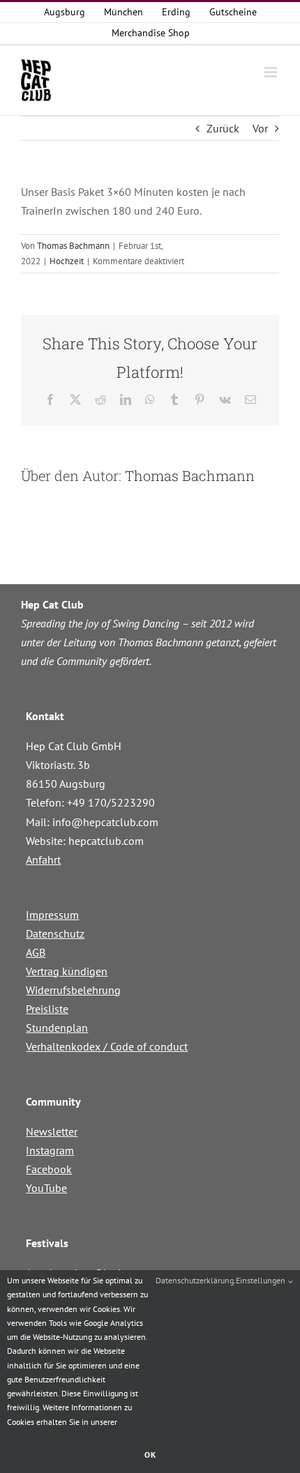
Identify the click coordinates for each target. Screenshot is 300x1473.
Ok (150, 1454)
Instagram (50, 1150)
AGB (35, 952)
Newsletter (51, 1131)
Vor (260, 128)
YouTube (46, 1188)
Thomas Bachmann (73, 246)
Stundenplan (57, 1028)
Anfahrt (43, 860)
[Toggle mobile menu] (271, 72)
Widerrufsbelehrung (73, 990)
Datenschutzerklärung (195, 1280)
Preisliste (47, 1009)
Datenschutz (55, 933)
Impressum (52, 915)
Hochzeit (67, 261)
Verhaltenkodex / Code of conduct (107, 1046)
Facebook (49, 1169)
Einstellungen (261, 1280)
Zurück (223, 128)
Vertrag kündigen (66, 971)
